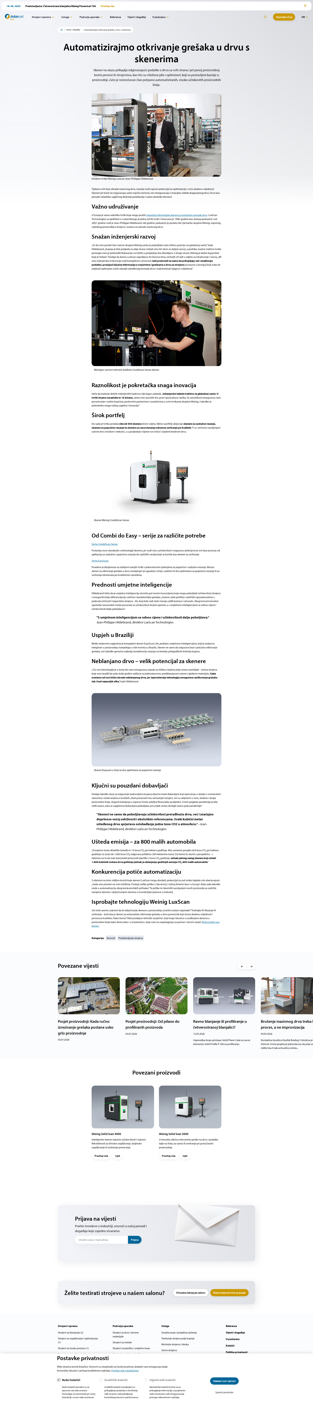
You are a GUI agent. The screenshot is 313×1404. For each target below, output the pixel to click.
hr (303, 17)
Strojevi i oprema (41, 17)
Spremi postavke (224, 1392)
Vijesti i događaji (136, 17)
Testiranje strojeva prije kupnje (177, 1338)
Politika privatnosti (236, 1352)
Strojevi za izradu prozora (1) (73, 1348)
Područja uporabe (89, 17)
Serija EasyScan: (100, 560)
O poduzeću (159, 17)
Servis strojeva (169, 1350)
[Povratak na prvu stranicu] (13, 17)
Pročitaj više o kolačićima (125, 1370)
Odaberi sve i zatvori (224, 1381)
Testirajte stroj (284, 17)
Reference (115, 17)
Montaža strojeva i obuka (175, 1344)
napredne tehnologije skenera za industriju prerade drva (176, 215)
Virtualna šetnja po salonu (190, 1292)
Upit (117, 1155)
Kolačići (230, 1345)
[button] (242, 966)
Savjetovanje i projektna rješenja (179, 1332)
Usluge (65, 17)
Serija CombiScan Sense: (105, 544)
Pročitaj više (101, 1155)
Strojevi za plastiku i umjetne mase (131, 1348)
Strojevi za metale (122, 1342)
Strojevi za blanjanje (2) (70, 1332)
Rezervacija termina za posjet (229, 1292)
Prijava (135, 1239)
